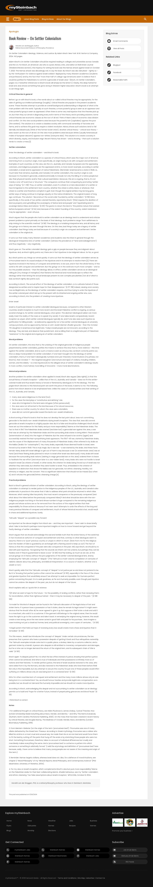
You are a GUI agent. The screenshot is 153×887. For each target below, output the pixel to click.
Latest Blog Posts (31, 19)
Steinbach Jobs (92, 856)
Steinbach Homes (92, 850)
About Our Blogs (64, 19)
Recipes (72, 825)
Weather (52, 821)
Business (93, 821)
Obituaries (31, 825)
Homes (51, 825)
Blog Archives (48, 19)
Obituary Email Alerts (130, 856)
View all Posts (118, 48)
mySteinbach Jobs (22, 850)
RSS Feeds (130, 862)
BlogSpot (116, 65)
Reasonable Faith (120, 80)
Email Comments (120, 41)
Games (93, 825)
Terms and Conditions (67, 878)
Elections (52, 830)
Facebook (117, 72)
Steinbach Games (57, 850)
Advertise (90, 878)
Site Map (81, 878)
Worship (30, 830)
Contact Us (100, 878)
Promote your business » (122, 831)
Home (9, 821)
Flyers (9, 825)
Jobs (71, 821)
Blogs (9, 830)
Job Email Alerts (129, 850)
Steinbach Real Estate (57, 856)
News (29, 821)
